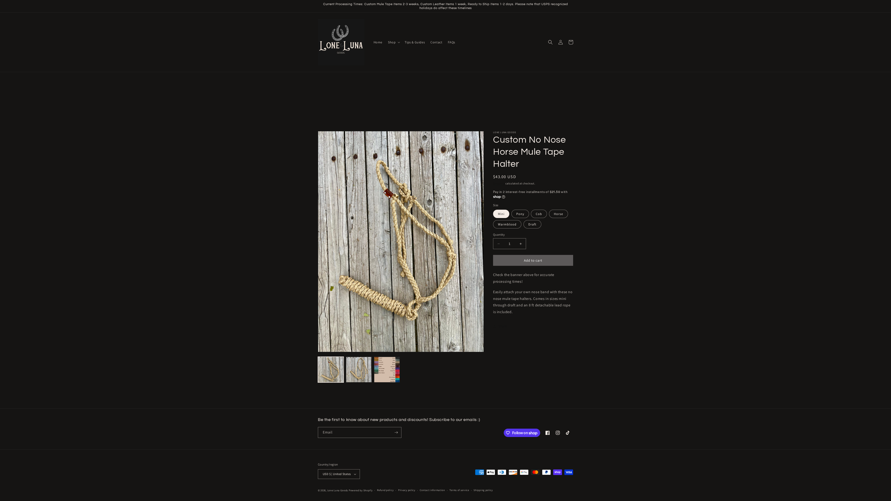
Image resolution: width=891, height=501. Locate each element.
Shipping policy (483, 490)
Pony (520, 214)
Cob (539, 214)
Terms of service (459, 490)
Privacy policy (406, 490)
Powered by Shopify (361, 490)
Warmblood (507, 224)
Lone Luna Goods (337, 490)
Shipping (499, 183)
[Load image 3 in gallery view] (387, 369)
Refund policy (385, 490)
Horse (558, 214)
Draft (532, 224)
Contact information (432, 490)
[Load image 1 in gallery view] (331, 369)
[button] (393, 42)
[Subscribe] (396, 432)
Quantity (499, 235)
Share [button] (502, 326)
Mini (501, 214)
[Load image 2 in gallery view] (359, 369)
